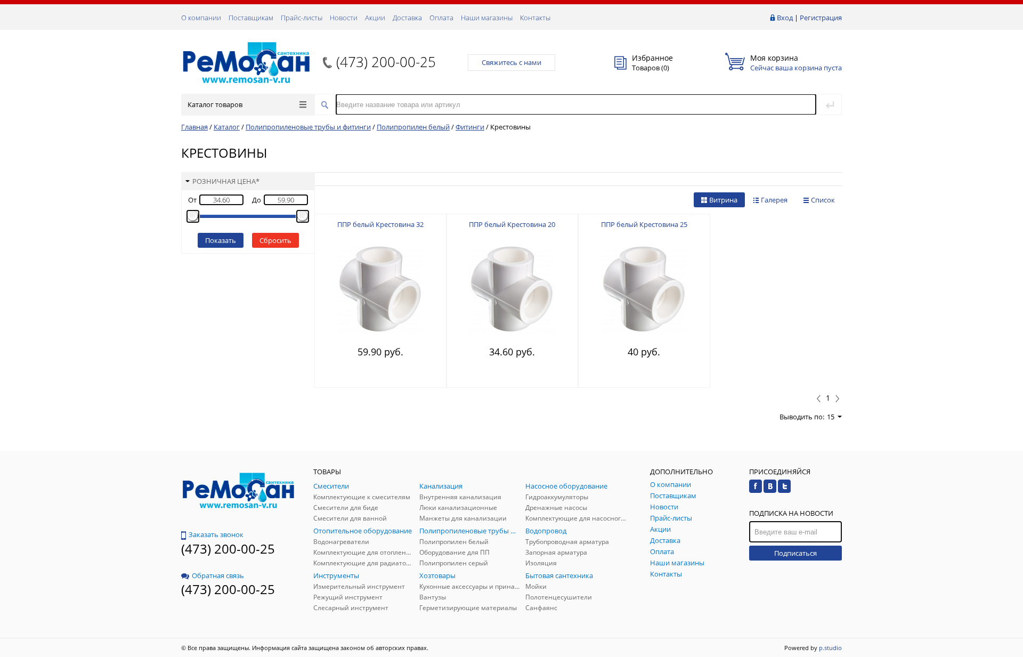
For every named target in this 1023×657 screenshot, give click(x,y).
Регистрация (821, 17)
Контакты (535, 17)
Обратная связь (218, 575)
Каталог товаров (215, 104)
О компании (201, 17)
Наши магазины (487, 17)
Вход (785, 17)
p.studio (830, 648)
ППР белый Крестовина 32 (380, 224)
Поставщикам (251, 17)
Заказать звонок (216, 534)
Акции (375, 17)
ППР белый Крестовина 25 (644, 224)
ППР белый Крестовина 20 (512, 224)
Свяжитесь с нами (511, 62)
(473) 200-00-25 (386, 61)
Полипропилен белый (413, 127)
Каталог (227, 127)
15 (830, 416)
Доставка (407, 17)
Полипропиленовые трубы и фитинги (308, 127)
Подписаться (795, 553)
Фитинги (470, 127)
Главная (194, 127)
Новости (344, 17)
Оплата (441, 17)
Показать (220, 240)
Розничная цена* (225, 181)
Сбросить (275, 240)
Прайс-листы (301, 17)
